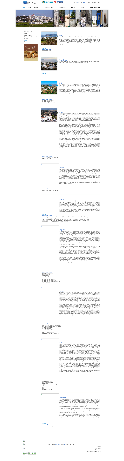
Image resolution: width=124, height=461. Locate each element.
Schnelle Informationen (95, 7)
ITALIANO (89, 2)
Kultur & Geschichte (29, 32)
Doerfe (25, 40)
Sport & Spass (62, 7)
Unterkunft (73, 7)
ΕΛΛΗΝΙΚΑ (98, 2)
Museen (26, 38)
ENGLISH (75, 2)
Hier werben (98, 448)
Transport (82, 7)
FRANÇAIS (80, 2)
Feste (25, 41)
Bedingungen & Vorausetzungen (94, 451)
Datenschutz (98, 449)
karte (30, 7)
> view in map (44, 48)
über (24, 7)
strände (36, 7)
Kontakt (99, 446)
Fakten (25, 33)
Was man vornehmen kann (47, 7)
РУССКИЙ (94, 2)
